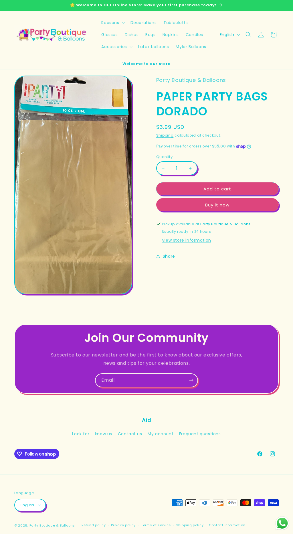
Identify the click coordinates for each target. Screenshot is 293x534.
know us (103, 434)
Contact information (227, 525)
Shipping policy (190, 525)
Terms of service (156, 525)
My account (160, 434)
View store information (186, 240)
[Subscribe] (191, 380)
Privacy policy (123, 525)
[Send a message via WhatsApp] (282, 523)
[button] (112, 23)
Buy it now (217, 205)
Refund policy (94, 525)
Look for (80, 434)
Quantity (164, 156)
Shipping (165, 135)
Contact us (130, 434)
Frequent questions (200, 434)
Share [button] (169, 256)
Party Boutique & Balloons (52, 525)
